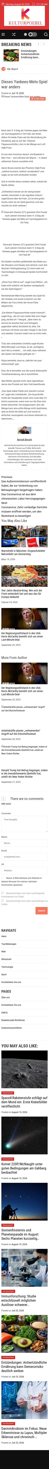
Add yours (6, 803)
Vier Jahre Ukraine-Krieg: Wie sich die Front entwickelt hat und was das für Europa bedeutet (21, 594)
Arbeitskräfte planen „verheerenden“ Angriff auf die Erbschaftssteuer (20, 732)
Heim (3, 936)
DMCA (4, 1012)
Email (4, 850)
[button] (44, 44)
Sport (4, 974)
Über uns (5, 997)
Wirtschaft (6, 959)
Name (4, 837)
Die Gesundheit (8, 1291)
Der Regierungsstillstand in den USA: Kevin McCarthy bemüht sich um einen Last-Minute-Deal (22, 636)
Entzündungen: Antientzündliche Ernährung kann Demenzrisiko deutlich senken (31, 57)
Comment (6, 813)
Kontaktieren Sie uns (11, 982)
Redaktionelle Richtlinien (13, 1020)
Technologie (7, 967)
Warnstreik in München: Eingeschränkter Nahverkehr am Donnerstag (23, 552)
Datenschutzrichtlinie (11, 1028)
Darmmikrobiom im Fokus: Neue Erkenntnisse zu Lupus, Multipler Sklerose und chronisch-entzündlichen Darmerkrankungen (24, 1437)
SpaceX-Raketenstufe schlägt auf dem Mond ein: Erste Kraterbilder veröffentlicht (24, 1102)
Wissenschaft (8, 1093)
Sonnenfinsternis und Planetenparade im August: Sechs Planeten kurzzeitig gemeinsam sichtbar (20, 1236)
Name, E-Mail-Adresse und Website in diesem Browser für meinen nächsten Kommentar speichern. (21, 881)
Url (2, 864)
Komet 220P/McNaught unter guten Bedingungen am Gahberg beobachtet (23, 1168)
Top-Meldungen (8, 944)
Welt (3, 951)
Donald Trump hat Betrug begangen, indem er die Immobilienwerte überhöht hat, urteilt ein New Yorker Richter (24, 773)
